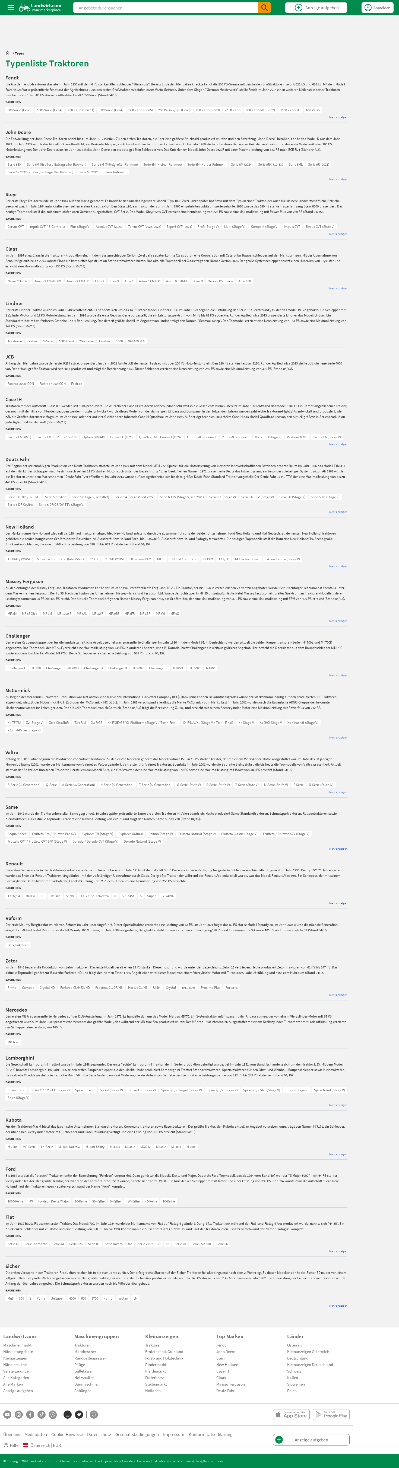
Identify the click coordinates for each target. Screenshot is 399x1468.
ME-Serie (29, 1146)
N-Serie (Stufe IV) (321, 784)
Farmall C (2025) (122, 436)
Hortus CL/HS (138, 987)
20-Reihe (81, 1201)
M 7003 (191, 1146)
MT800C (195, 668)
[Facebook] (30, 1415)
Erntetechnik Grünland (164, 1351)
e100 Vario (232, 109)
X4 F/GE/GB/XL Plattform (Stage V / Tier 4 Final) (143, 722)
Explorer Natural (131, 833)
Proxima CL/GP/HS (109, 987)
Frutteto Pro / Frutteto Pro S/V (54, 833)
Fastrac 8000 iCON (21, 383)
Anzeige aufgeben (18, 1390)
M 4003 (115, 1146)
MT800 (210, 668)
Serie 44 (58, 1243)
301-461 (55, 895)
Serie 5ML (296, 164)
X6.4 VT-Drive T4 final (23, 722)
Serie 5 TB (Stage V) (325, 496)
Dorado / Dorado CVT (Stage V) (95, 841)
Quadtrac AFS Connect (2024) (160, 436)
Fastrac (76, 383)
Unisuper (57, 1298)
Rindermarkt (155, 1364)
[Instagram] (19, 1415)
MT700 (36, 668)
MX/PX (30, 895)
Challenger (54, 668)
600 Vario (313, 109)
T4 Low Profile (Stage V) (282, 559)
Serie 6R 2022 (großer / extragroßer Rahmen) (40, 171)
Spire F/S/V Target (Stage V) (181, 1090)
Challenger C (17, 668)
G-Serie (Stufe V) (189, 784)
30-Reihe (98, 1201)
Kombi (108, 1298)
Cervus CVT (16, 226)
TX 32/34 (14, 895)
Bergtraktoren (18, 944)
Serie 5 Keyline (55, 496)
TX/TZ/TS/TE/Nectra (94, 895)
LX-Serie (47, 1146)
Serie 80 (93, 1243)
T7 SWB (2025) (113, 559)
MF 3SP (145, 613)
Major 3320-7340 (19, 987)
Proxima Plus (210, 987)
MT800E (178, 668)
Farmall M (44, 436)
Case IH (222, 1371)
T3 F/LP (223, 559)
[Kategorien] (68, 1415)
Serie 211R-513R (149, 1243)
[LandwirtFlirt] (94, 1415)
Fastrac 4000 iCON (52, 383)
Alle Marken (13, 1384)
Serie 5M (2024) (242, 164)
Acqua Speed (17, 833)
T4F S (160, 559)
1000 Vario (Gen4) (49, 109)
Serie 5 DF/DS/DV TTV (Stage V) (61, 504)
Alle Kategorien (16, 1377)
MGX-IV (145, 1146)
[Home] (40, 7)
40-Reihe (151, 1201)
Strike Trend (16, 1090)
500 (83, 1298)
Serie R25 (76, 1243)
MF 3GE (114, 613)
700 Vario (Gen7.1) (81, 109)
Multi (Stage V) (234, 226)
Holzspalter (84, 1377)
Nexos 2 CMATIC (78, 281)
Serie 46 (13, 1243)
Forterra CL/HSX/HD (75, 987)
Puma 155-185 (67, 436)
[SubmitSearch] (264, 7)
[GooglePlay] (331, 1414)
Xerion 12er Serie (220, 281)
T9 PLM (208, 559)
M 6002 (161, 1146)
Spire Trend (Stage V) (329, 1090)
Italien (292, 1377)
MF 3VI (160, 613)
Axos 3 (198, 281)
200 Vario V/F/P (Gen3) (174, 109)
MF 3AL (82, 613)
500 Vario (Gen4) (111, 109)
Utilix (156, 987)
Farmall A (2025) (19, 436)
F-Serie (298, 784)
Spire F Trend (84, 1090)
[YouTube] (7, 1415)
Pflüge (79, 1364)
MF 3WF (97, 613)
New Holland (227, 1364)
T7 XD (93, 559)
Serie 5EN (14, 164)
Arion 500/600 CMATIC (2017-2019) (32, 281)
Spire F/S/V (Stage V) (222, 1090)
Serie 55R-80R (201, 1243)
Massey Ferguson (230, 1384)
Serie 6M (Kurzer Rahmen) (206, 164)
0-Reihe (115, 1201)
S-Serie (48, 340)
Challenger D (117, 668)
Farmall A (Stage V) (327, 436)
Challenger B (93, 668)
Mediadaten (35, 1434)
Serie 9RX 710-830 (270, 164)
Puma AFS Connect (235, 436)
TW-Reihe (133, 1201)
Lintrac (32, 340)
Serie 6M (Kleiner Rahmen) (162, 164)
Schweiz (294, 1371)
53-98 (70, 895)
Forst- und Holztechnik (164, 1358)
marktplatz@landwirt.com (204, 1461)
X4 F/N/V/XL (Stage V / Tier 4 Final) (208, 722)
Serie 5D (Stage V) (292, 496)
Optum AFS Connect (201, 436)
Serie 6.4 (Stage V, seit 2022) (134, 496)
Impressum (173, 1434)
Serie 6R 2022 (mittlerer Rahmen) (102, 171)
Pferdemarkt (155, 1371)
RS (42, 895)
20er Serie (86, 340)
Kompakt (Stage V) (264, 226)
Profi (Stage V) (208, 226)
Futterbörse (154, 1377)
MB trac (13, 1042)
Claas (221, 1377)
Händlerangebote (18, 1351)
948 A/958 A (136, 340)
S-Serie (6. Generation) (24, 784)
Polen (292, 1390)
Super (151, 895)
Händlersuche (15, 1364)
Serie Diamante (35, 1243)
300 (21, 1298)
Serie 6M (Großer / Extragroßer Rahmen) (56, 164)
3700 (94, 1298)
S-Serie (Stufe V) (218, 784)
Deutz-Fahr (225, 1390)
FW (30, 1201)
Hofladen (153, 1390)
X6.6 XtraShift (59, 722)
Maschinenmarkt (17, 1345)
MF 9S (174, 613)
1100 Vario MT (290, 109)
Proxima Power (19, 987)
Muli (11, 1298)
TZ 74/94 (167, 895)
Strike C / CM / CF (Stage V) (50, 1090)
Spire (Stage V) (18, 1097)
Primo (12, 987)
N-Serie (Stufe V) (276, 784)
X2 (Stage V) (35, 722)
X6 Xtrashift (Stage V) (302, 722)
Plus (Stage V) (80, 226)
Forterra (232, 987)
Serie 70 (180, 1243)
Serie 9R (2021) (318, 164)
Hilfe (14, 1445)
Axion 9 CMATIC (177, 281)
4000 (72, 1298)
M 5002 (130, 1146)
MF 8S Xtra (29, 613)
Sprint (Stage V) (111, 1090)
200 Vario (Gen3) (208, 109)
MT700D (73, 668)
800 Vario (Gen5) (19, 109)
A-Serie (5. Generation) (78, 784)
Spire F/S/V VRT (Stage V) (261, 1090)
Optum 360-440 (93, 436)
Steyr (220, 1358)
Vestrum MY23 (297, 436)
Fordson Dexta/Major (53, 1201)
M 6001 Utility (95, 1146)
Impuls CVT (292, 226)
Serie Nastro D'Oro (118, 1243)
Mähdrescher (85, 1351)
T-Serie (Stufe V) (247, 784)
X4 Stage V (246, 722)
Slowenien (296, 1384)
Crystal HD (47, 987)
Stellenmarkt (156, 1384)
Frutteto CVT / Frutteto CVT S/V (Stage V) (37, 841)
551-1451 (128, 895)
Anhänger (82, 1390)
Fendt (221, 1345)
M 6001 (176, 1146)
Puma (41, 1298)
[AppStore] (291, 1414)
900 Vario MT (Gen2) (260, 109)
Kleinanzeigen (15, 1358)
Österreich (296, 1345)
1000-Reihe (15, 1201)
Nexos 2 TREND (19, 281)
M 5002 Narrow (69, 1146)
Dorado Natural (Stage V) (142, 841)
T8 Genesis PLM (140, 559)
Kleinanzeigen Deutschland (310, 1364)
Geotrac (105, 340)
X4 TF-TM (14, 722)
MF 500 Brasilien (19, 613)
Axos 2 (129, 281)
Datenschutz (99, 1434)
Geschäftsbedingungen (137, 1434)
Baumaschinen (87, 1384)
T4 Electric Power (247, 559)
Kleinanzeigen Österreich (308, 1351)
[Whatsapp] (52, 1414)
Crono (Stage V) (297, 1090)
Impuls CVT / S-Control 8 (47, 226)
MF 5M (12, 613)
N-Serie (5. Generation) (117, 784)
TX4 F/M (80, 722)
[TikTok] (41, 1415)
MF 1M (47, 613)
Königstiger (16, 1298)
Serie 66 (222, 1243)
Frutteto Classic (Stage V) (239, 833)
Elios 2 (99, 281)
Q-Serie (51, 784)
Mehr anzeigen (338, 117)
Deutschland (297, 1358)
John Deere (225, 1351)
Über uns (11, 1434)
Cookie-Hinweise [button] (67, 1434)
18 (167, 1243)
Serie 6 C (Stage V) (222, 496)
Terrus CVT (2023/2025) (144, 226)
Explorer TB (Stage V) (97, 833)
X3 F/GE (96, 722)
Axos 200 (244, 281)
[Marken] (79, 1415)
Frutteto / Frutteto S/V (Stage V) (286, 833)
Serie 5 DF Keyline (20, 504)
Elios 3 (114, 281)
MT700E (138, 668)
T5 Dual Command (183, 559)
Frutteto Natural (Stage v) (197, 833)
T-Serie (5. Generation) (155, 784)
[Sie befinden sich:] (9, 53)
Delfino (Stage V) (160, 833)
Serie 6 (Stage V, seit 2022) (90, 496)
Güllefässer (83, 1371)
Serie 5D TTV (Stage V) (257, 496)
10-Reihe (169, 1201)
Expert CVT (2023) (179, 226)
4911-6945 (188, 987)
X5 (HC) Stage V (270, 722)
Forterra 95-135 (19, 987)
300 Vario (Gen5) (141, 109)
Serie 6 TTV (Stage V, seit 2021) (182, 496)
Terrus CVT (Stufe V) (320, 226)
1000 (119, 340)
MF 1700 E (64, 613)
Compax (28, 987)
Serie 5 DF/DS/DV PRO (24, 496)
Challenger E (158, 668)
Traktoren (15, 340)
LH (135, 1298)
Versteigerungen (17, 1371)
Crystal (171, 987)
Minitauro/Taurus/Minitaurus (29, 833)
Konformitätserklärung (211, 1434)
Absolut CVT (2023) (109, 226)
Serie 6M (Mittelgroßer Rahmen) (115, 164)
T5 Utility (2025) (19, 559)
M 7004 (12, 1146)
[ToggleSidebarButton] (10, 7)
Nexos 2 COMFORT (48, 281)
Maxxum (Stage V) (268, 436)
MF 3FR (130, 613)
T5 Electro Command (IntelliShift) (59, 559)
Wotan (123, 1298)
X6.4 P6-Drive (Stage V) (24, 730)
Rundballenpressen (90, 1358)
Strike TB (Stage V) (142, 1090)
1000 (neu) (66, 340)
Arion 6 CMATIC (150, 281)
